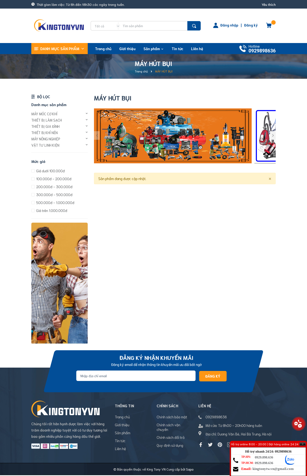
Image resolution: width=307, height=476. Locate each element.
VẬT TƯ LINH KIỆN (45, 145)
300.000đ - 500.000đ (53, 194)
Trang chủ (122, 416)
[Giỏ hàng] (268, 27)
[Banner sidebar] (59, 224)
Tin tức (120, 440)
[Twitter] (210, 444)
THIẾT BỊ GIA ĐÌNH (45, 126)
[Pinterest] (220, 444)
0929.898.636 (264, 457)
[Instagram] (229, 444)
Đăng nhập (229, 25)
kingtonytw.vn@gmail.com (273, 469)
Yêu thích (269, 4)
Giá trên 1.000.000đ (51, 210)
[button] (273, 135)
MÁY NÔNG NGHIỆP (45, 138)
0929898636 (262, 51)
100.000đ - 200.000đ (53, 178)
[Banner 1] (173, 135)
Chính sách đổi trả (171, 437)
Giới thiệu (122, 424)
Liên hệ (120, 448)
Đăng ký (251, 25)
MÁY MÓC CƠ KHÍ (44, 113)
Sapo (190, 469)
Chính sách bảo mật (172, 416)
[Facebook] (200, 444)
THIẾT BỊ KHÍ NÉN (44, 132)
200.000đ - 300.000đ (53, 186)
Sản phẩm (122, 432)
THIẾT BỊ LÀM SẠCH (46, 120)
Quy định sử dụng (170, 445)
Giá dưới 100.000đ (50, 170)
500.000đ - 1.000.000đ (54, 202)
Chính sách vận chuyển (168, 427)
